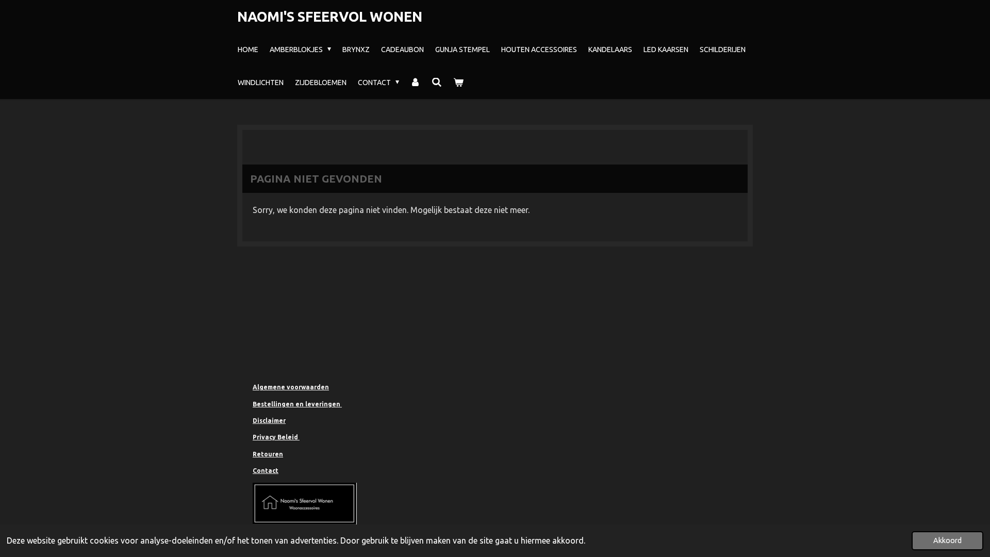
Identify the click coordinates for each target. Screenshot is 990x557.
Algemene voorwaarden (291, 387)
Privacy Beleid (276, 437)
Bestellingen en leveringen (297, 404)
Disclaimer (269, 420)
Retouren (268, 454)
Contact (265, 470)
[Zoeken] (437, 82)
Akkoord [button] (947, 540)
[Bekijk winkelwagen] (458, 82)
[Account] (415, 82)
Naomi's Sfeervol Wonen (329, 16)
